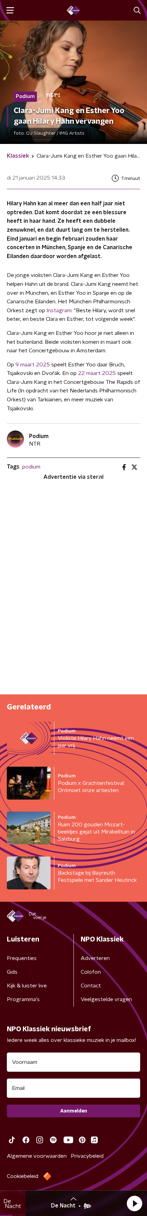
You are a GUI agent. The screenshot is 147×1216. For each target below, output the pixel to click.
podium (31, 467)
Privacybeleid (87, 1156)
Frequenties (22, 958)
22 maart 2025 (97, 373)
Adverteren (95, 958)
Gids (12, 972)
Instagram (58, 310)
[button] (134, 1203)
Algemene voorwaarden (37, 1156)
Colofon (91, 972)
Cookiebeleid (22, 1176)
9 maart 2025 (32, 364)
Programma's (23, 999)
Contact (91, 985)
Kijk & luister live (27, 985)
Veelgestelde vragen (106, 999)
